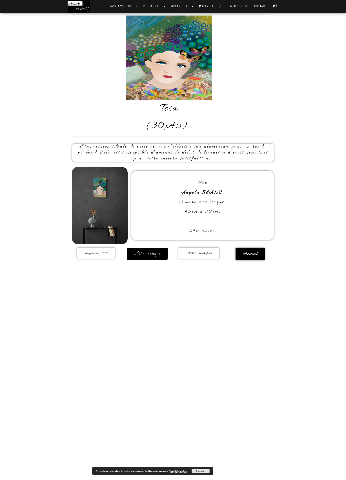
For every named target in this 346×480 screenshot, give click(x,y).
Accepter (200, 471)
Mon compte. (239, 6)
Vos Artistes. (180, 6)
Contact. (260, 6)
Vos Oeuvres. (153, 6)
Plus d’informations (178, 471)
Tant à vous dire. (123, 6)
